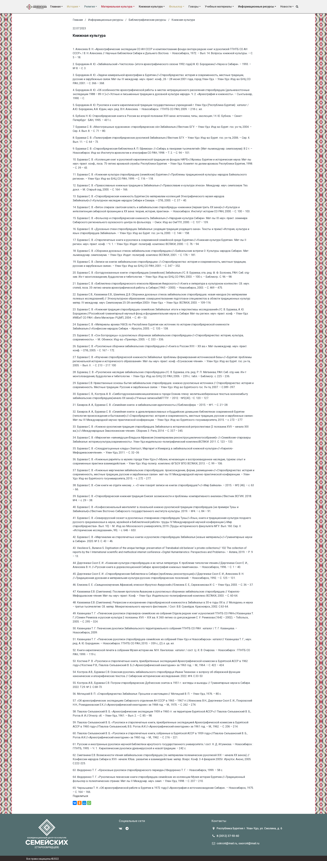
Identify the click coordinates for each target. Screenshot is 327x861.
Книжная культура (151, 6)
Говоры (194, 6)
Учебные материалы (218, 6)
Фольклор (175, 6)
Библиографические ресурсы (147, 19)
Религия (89, 6)
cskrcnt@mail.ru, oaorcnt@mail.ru (238, 843)
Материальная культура (116, 6)
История (72, 6)
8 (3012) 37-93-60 (228, 835)
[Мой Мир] (84, 803)
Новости (286, 6)
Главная (55, 6)
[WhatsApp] (89, 803)
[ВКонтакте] (75, 803)
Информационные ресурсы (256, 6)
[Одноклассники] (79, 803)
